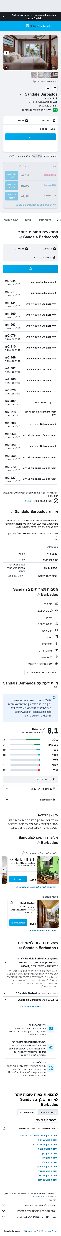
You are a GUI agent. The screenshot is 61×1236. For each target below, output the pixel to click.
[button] (3, 16)
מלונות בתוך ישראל (48, 1175)
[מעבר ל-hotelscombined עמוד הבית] (38, 25)
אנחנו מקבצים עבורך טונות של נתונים (36, 1211)
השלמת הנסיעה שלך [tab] (46, 1119)
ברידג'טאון (32, 1231)
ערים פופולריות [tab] (26, 1112)
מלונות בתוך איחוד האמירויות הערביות (39, 1135)
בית (55, 1231)
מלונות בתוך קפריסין (47, 1166)
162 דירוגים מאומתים (33, 110)
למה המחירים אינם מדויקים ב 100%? (36, 1216)
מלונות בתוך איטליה (48, 1170)
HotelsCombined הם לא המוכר (39, 1205)
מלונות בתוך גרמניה (48, 1139)
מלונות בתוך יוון (50, 1157)
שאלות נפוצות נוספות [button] (30, 1006)
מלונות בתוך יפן (50, 1153)
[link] (35, 887)
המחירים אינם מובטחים (40, 1196)
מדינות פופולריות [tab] (48, 1112)
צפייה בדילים (18, 879)
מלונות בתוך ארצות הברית (45, 1144)
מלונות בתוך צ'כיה (49, 1162)
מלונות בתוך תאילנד (48, 1179)
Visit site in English (26, 16)
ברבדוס (48, 1231)
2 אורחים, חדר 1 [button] (46, 128)
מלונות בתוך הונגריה (48, 1148)
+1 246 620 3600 (48, 105)
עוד (56, 539)
